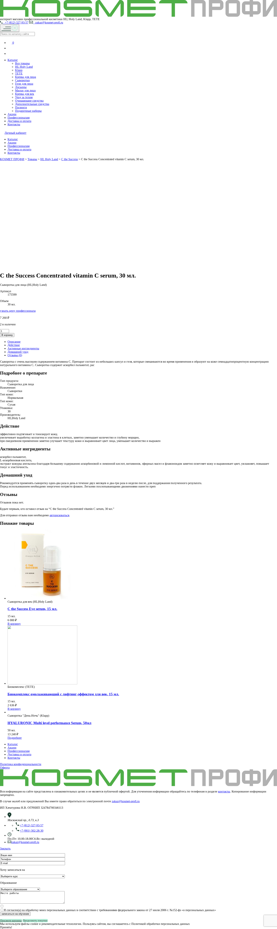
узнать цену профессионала (18, 310)
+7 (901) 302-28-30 (31, 830)
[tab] (142, 341)
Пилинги (21, 107)
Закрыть (5, 848)
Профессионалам (19, 117)
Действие (14, 345)
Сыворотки (22, 80)
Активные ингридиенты (23, 348)
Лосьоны (21, 87)
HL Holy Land (24, 66)
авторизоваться (59, 515)
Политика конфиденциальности (20, 764)
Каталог (13, 60)
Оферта (5, 767)
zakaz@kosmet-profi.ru (48, 22)
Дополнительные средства (32, 104)
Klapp (18, 70)
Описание (14, 341)
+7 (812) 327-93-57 (15, 22)
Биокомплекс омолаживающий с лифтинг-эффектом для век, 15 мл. (63, 694)
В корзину (7, 335)
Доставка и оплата (19, 121)
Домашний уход (18, 351)
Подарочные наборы (28, 110)
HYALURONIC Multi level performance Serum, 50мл (49, 723)
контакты (224, 791)
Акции (12, 114)
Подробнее (15, 737)
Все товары (22, 63)
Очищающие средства (29, 100)
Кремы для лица (25, 77)
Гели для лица (24, 83)
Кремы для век (24, 93)
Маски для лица (25, 90)
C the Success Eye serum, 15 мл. (32, 609)
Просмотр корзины (11, 920)
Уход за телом (24, 97)
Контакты (14, 124)
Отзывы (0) (15, 355)
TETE (19, 73)
